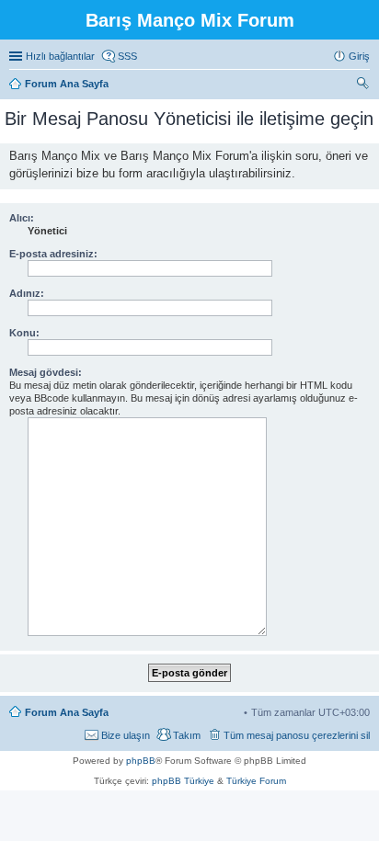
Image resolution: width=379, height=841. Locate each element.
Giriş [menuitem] (359, 56)
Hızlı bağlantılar (60, 56)
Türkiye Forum (256, 781)
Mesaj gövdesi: (45, 372)
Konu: (24, 332)
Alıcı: (21, 217)
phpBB (140, 761)
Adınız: (26, 293)
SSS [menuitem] (127, 56)
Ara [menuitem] (365, 85)
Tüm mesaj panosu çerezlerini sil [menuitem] (297, 735)
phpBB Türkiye (183, 781)
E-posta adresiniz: (53, 253)
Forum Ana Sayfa (67, 712)
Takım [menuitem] (187, 735)
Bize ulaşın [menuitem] (125, 735)
